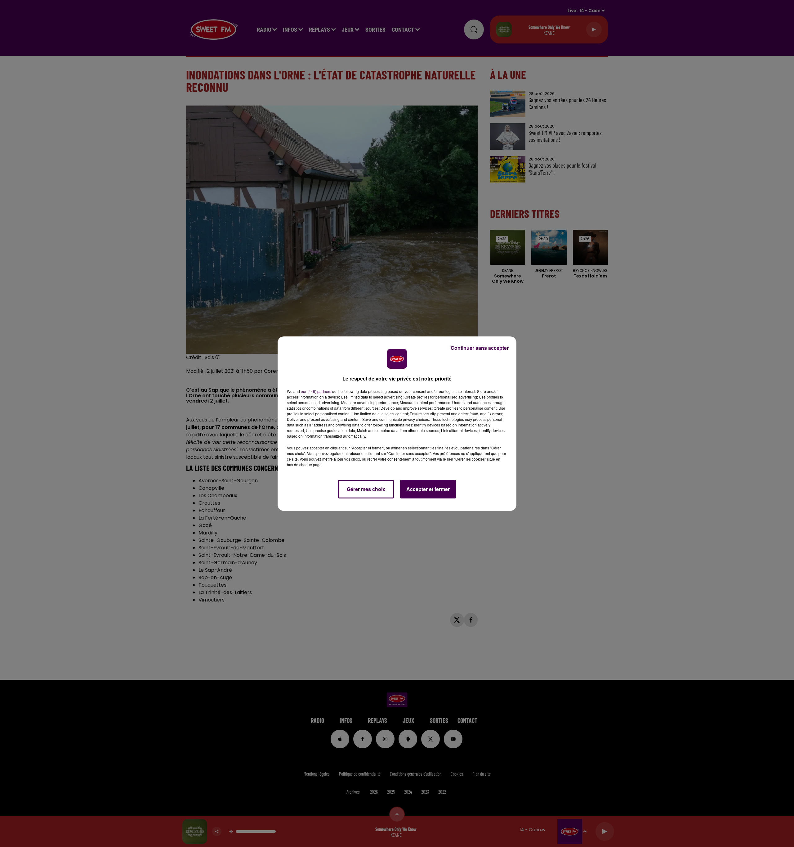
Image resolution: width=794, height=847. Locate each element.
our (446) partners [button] (316, 391)
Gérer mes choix (366, 489)
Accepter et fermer (428, 489)
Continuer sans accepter (480, 347)
